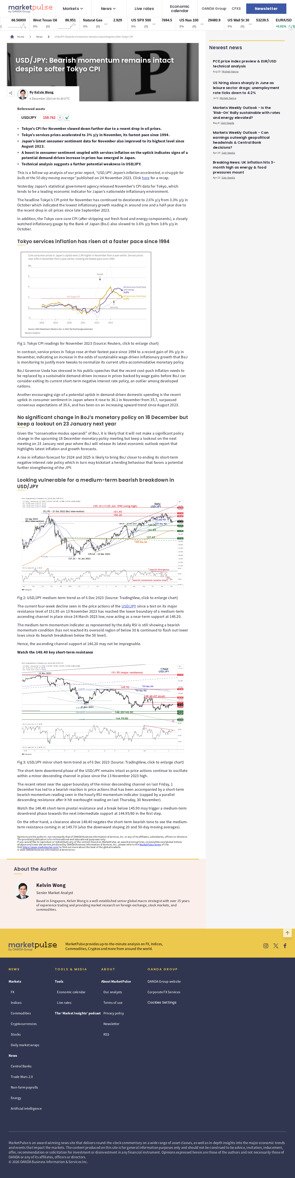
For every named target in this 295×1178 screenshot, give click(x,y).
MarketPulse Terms (150, 844)
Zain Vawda (227, 122)
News (106, 8)
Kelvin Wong (44, 91)
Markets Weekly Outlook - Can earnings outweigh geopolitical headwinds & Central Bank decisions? (241, 140)
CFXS (236, 8)
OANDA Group (214, 8)
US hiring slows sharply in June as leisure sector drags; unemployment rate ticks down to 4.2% (246, 87)
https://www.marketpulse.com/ (41, 847)
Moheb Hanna (230, 71)
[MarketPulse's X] (276, 946)
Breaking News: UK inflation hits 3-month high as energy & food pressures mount (244, 167)
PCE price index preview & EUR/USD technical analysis (244, 64)
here (145, 177)
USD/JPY (129, 606)
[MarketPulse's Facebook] (285, 946)
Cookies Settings (162, 1002)
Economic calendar (180, 8)
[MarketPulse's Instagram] (265, 946)
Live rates (144, 8)
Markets (71, 8)
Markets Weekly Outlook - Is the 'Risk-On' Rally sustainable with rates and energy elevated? (246, 112)
